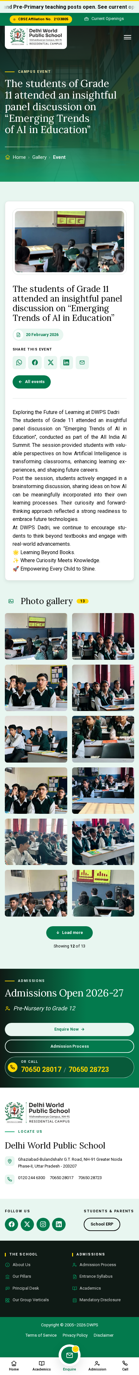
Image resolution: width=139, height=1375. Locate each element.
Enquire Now (69, 1029)
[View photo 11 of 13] (36, 893)
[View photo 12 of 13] (103, 893)
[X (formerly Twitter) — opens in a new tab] (27, 1224)
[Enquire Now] (69, 1355)
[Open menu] (127, 37)
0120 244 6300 (31, 1177)
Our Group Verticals (31, 1299)
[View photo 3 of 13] (36, 688)
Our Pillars (22, 1276)
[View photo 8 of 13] (103, 790)
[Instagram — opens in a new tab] (43, 1224)
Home (19, 157)
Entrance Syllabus (96, 1276)
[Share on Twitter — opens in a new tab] (50, 362)
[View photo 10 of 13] (103, 842)
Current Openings (107, 18)
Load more (69, 932)
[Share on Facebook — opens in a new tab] (34, 362)
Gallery (39, 157)
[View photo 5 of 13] (36, 739)
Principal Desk (26, 1288)
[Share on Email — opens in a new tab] (82, 362)
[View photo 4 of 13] (103, 688)
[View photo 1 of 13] (36, 636)
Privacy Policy (75, 1335)
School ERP (105, 1226)
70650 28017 (41, 1069)
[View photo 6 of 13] (103, 739)
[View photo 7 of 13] (36, 790)
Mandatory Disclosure (100, 1299)
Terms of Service (41, 1335)
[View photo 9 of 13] (36, 842)
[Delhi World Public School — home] (36, 37)
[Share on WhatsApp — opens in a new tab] (19, 362)
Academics (90, 1288)
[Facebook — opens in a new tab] (11, 1224)
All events (31, 381)
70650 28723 (89, 1069)
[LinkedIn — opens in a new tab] (58, 1224)
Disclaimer (103, 1335)
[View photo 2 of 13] (103, 636)
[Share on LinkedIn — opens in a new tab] (66, 362)
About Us (21, 1264)
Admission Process (69, 1046)
